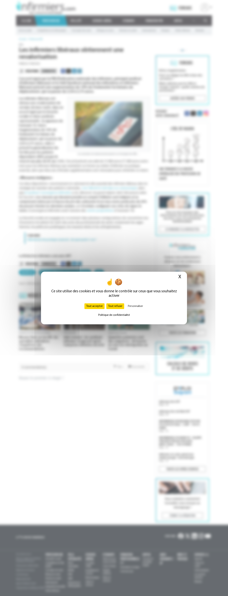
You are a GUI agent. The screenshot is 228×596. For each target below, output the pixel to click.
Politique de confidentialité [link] (114, 315)
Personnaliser (135, 306)
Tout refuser (115, 306)
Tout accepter (94, 306)
